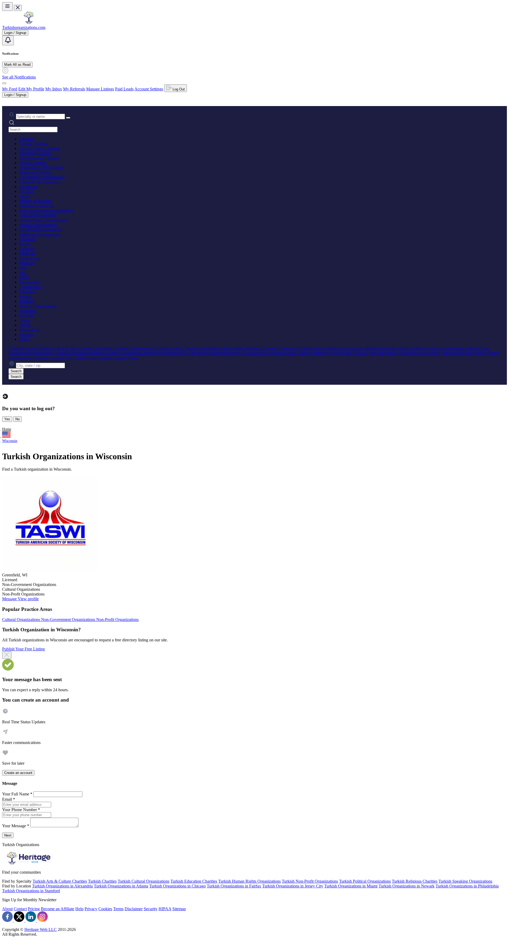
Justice (24, 196)
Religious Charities (35, 172)
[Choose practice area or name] (68, 118)
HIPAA (165, 909)
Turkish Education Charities (193, 881)
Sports (24, 339)
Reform (25, 296)
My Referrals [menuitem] (74, 89)
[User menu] (4, 83)
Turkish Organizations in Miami (351, 886)
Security (150, 909)
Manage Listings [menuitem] (100, 89)
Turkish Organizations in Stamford (31, 891)
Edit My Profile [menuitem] (31, 89)
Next (7, 835)
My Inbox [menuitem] (53, 89)
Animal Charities (33, 143)
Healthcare (28, 186)
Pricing (34, 909)
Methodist (27, 253)
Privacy (91, 909)
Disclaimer (134, 909)
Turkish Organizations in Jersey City (292, 886)
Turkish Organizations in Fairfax (234, 886)
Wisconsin (9, 441)
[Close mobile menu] (18, 8)
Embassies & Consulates (39, 182)
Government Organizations (41, 177)
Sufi (22, 272)
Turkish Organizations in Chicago (177, 886)
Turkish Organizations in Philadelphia (467, 886)
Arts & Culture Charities (39, 148)
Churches (27, 239)
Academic (27, 310)
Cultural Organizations (38, 215)
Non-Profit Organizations (40, 229)
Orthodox (27, 291)
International (29, 329)
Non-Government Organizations (46, 210)
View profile (28, 599)
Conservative (30, 287)
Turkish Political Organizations (365, 881)
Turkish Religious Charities (414, 881)
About (7, 909)
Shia (23, 267)
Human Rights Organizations (43, 220)
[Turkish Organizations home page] (28, 22)
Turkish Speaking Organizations (465, 881)
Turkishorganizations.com (23, 27)
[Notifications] (8, 40)
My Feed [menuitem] (9, 89)
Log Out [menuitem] (178, 89)
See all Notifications (19, 77)
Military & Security (35, 201)
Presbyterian (29, 258)
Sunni (24, 277)
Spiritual (26, 334)
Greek (24, 320)
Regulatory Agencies (36, 205)
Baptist (25, 244)
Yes (7, 419)
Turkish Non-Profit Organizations (310, 881)
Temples (26, 301)
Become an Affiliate (57, 909)
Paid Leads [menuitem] (124, 89)
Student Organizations (37, 306)
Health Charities (32, 162)
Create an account (18, 773)
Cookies (105, 909)
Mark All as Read (17, 65)
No (17, 419)
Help (79, 909)
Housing (26, 191)
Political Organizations (38, 224)
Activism (26, 315)
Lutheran (26, 248)
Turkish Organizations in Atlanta (121, 886)
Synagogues (29, 282)
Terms (118, 909)
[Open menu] (7, 6)
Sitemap (179, 909)
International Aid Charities (41, 167)
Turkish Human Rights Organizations (249, 881)
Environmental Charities (39, 158)
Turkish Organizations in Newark (407, 886)
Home (6, 429)
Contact (20, 909)
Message (10, 599)
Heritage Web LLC (40, 929)
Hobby (25, 325)
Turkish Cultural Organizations (143, 881)
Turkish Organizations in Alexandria (62, 886)
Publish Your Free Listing (23, 649)
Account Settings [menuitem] (148, 89)
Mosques (26, 263)
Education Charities (35, 153)
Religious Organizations (39, 234)
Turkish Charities (102, 881)
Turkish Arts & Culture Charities (60, 881)
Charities (26, 139)
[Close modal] (6, 655)
